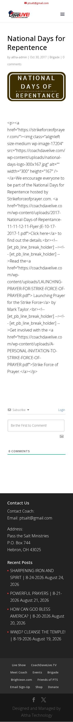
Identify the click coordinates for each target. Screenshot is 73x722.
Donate (53, 687)
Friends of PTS (48, 680)
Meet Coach (18, 672)
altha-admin (19, 57)
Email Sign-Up (20, 687)
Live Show (19, 665)
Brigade (55, 57)
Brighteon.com (21, 680)
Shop (39, 687)
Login (61, 410)
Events (37, 672)
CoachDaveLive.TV (44, 665)
